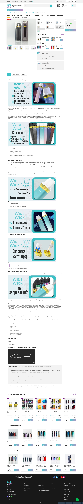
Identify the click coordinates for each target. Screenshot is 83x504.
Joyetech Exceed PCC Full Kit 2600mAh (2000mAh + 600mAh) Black (69, 466)
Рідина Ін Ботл (66, 492)
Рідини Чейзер (66, 489)
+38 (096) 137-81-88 (60, 4)
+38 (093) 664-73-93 (61, 6)
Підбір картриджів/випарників (39, 10)
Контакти (25, 1)
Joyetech (25, 17)
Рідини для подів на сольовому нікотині (69, 487)
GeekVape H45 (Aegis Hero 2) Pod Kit (13, 441)
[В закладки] (18, 418)
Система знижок (53, 10)
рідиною (44, 236)
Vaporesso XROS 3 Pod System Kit (69, 440)
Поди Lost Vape (66, 497)
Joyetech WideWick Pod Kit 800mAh (11, 466)
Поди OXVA (66, 499)
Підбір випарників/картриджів (56, 483)
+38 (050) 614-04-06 (61, 5)
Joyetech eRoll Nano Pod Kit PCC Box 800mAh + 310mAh (55, 466)
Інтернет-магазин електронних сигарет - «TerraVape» (41, 502)
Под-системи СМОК (67, 483)
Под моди (26, 483)
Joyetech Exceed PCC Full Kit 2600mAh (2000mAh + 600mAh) (41, 466)
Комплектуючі (26, 490)
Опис (9, 74)
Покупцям (30, 1)
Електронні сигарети (27, 488)
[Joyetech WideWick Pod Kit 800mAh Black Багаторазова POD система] (21, 32)
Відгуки (24, 74)
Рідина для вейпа (27, 487)
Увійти (74, 1)
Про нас (39, 483)
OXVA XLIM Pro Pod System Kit (55, 440)
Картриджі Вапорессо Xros (68, 491)
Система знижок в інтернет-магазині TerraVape (44, 491)
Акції (47, 10)
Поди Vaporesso (66, 494)
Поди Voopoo (66, 496)
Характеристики (16, 74)
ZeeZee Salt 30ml (58, 37)
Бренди (59, 10)
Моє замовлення (28, 10)
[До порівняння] (16, 418)
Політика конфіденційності (42, 487)
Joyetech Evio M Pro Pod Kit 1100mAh (26, 466)
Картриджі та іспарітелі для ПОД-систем (30, 492)
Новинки (8, 1)
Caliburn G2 (49, 120)
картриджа (12, 176)
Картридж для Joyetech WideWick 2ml (45, 38)
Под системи (26, 485)
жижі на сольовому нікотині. (20, 274)
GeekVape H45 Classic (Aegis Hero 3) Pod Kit (27, 441)
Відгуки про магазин (54, 488)
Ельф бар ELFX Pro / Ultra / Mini (69, 485)
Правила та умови (41, 488)
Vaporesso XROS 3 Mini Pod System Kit (40, 441)
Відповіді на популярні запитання (56, 487)
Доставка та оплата (15, 1)
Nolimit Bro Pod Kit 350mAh (59, 46)
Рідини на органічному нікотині (13, 299)
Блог (21, 1)
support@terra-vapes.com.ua (11, 499)
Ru (67, 1)
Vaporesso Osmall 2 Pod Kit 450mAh (45, 46)
